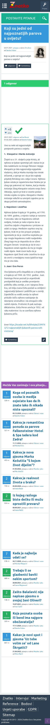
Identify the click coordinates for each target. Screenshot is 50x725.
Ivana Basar (19, 489)
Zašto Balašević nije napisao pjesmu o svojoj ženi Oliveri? (28, 596)
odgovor (16, 137)
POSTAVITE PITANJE (21, 18)
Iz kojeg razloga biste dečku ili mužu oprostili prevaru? (28, 499)
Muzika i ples (38, 469)
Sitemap (9, 715)
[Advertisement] (25, 105)
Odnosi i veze (38, 413)
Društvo (28, 48)
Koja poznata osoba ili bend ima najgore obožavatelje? (28, 617)
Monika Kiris (19, 446)
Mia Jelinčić (19, 471)
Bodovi (26, 704)
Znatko (8, 698)
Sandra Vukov (11, 50)
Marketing (39, 698)
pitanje (15, 48)
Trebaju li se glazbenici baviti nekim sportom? (25, 574)
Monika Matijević (21, 564)
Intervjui (22, 698)
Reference (10, 704)
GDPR (32, 709)
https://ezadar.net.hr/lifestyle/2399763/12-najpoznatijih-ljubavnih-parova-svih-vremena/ (24, 327)
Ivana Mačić (19, 510)
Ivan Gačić (18, 607)
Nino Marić (19, 654)
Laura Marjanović (21, 585)
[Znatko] (19, 4)
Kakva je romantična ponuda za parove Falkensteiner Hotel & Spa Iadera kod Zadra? (28, 431)
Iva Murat (25, 137)
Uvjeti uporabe (14, 709)
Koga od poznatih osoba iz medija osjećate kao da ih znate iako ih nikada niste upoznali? (28, 401)
